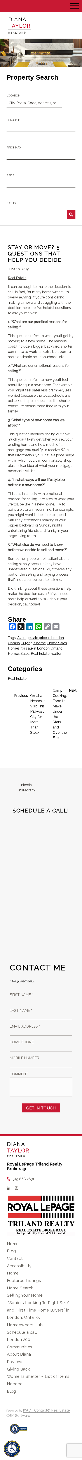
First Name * (21, 995)
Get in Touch (41, 1108)
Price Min (13, 119)
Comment (19, 1074)
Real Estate (17, 278)
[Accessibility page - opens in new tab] (18, 1431)
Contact (15, 1258)
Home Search (20, 1288)
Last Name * (21, 1010)
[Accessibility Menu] (12, 1449)
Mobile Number (24, 1058)
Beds (10, 175)
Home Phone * (23, 1042)
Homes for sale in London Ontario (35, 648)
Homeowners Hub (25, 1325)
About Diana (19, 1354)
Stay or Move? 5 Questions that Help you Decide (35, 253)
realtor (56, 653)
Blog (11, 1251)
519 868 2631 (23, 1179)
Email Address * (25, 1026)
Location (13, 95)
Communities (19, 1347)
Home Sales (57, 643)
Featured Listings (24, 1280)
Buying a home (33, 643)
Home (13, 1243)
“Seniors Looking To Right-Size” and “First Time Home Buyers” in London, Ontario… (38, 1310)
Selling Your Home (25, 1295)
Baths (11, 203)
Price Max (14, 147)
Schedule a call (22, 1332)
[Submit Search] (71, 214)
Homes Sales (18, 653)
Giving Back (18, 1369)
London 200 (18, 1339)
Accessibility (19, 1266)
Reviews (15, 1361)
